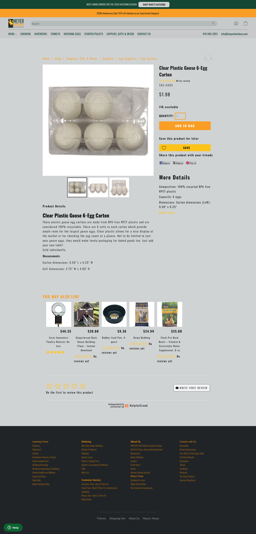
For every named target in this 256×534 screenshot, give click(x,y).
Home (46, 58)
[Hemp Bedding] (141, 314)
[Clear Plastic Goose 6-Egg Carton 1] (98, 187)
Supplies (108, 58)
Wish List (85, 472)
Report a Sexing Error (90, 461)
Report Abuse (151, 518)
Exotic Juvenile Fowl (40, 461)
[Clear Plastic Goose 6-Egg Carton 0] (77, 187)
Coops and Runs (39, 476)
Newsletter (184, 445)
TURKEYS (55, 34)
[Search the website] (213, 23)
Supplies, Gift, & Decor (82, 58)
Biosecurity (135, 453)
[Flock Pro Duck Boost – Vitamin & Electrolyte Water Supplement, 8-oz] (169, 314)
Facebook (184, 468)
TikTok (182, 465)
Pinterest (183, 472)
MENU (11, 34)
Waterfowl (36, 449)
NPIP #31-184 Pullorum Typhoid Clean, (146, 445)
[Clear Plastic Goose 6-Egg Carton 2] (119, 187)
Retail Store (86, 499)
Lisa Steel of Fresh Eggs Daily (192, 453)
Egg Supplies (127, 58)
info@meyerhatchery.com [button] (234, 34)
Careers (134, 461)
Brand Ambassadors (188, 449)
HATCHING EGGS (72, 34)
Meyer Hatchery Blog (40, 484)
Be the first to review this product (69, 392)
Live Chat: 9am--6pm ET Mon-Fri (95, 484)
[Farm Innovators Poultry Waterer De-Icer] (58, 314)
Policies (101, 518)
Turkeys (35, 453)
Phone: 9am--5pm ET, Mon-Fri (94, 495)
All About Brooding (40, 465)
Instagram (184, 461)
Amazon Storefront (187, 480)
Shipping (85, 453)
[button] (153, 4)
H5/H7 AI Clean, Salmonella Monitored (146, 449)
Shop (58, 58)
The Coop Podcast (187, 476)
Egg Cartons (149, 58)
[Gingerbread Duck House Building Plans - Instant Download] (86, 314)
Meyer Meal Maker (138, 484)
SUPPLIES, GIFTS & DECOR (120, 34)
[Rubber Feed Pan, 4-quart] (114, 314)
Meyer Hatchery (137, 457)
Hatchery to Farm (138, 480)
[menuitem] (205, 58)
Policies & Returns (89, 449)
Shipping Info (117, 518)
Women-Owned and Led (140, 472)
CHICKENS (25, 34)
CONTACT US (144, 34)
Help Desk (36, 480)
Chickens (36, 445)
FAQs (84, 468)
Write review (183, 80)
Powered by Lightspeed (128, 525)
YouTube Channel (187, 457)
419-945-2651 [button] (210, 34)
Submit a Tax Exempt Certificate (95, 465)
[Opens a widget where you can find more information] (13, 528)
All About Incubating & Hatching (45, 468)
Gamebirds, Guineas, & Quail (44, 457)
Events (133, 468)
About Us (134, 518)
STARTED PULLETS (93, 34)
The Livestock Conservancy (142, 488)
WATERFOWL (40, 34)
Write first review (193, 388)
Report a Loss (87, 457)
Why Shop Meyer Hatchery (92, 445)
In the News (135, 465)
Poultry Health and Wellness (44, 472)
